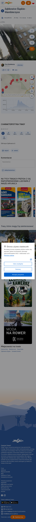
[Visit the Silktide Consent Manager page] (31, 259)
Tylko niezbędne (18, 264)
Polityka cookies (9, 255)
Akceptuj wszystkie (18, 274)
